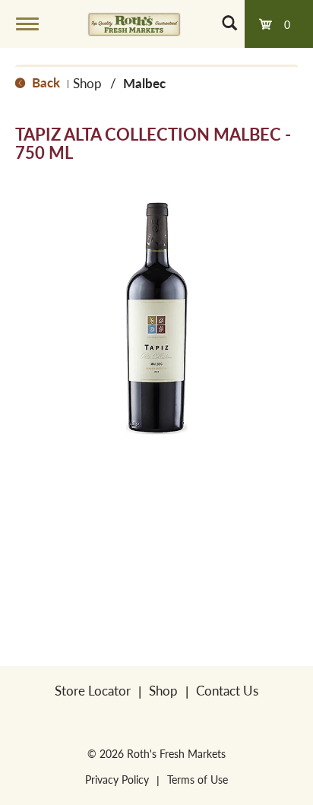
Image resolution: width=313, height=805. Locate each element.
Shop (87, 83)
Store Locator (93, 690)
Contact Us (227, 690)
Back (44, 82)
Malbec (144, 83)
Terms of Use (197, 779)
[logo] (134, 23)
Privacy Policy (117, 779)
